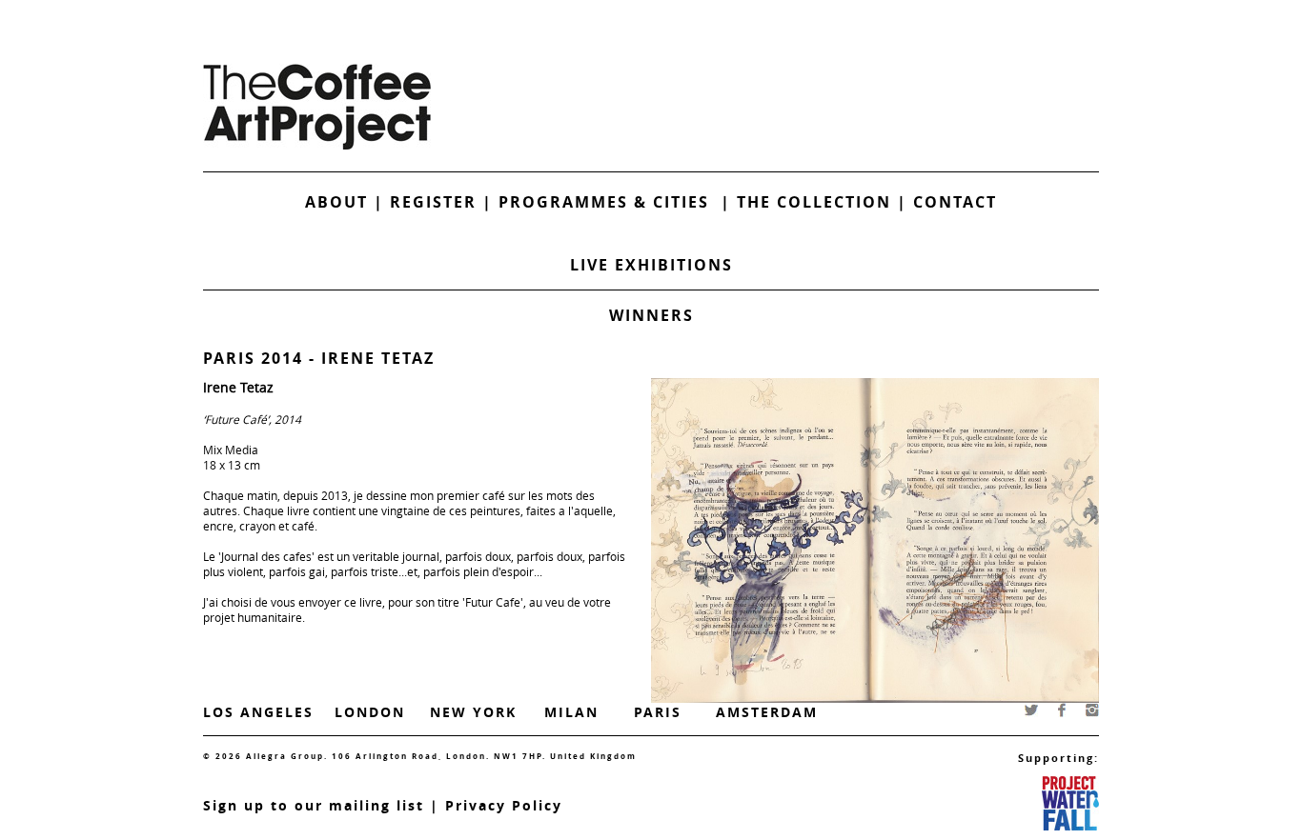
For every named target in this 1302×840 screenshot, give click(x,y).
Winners (651, 315)
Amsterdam (767, 712)
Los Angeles (258, 712)
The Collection (817, 201)
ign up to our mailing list (318, 805)
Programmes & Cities (609, 201)
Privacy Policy (503, 805)
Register (433, 201)
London (370, 712)
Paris (658, 712)
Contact (955, 201)
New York (473, 712)
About (336, 201)
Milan (571, 712)
